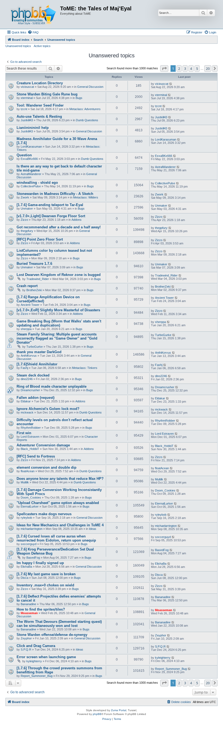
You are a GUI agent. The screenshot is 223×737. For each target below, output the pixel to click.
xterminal (27, 97)
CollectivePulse (31, 186)
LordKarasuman (31, 146)
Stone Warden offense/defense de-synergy (52, 635)
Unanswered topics (18, 46)
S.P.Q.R (26, 649)
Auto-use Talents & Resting (39, 116)
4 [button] (191, 68)
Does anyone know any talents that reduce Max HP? (60, 479)
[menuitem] (33, 32)
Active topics (42, 46)
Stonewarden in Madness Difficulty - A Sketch (55, 194)
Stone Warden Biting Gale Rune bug (47, 94)
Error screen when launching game (46, 657)
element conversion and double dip (46, 467)
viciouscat (27, 86)
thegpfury (27, 230)
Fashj (24, 367)
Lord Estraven (30, 436)
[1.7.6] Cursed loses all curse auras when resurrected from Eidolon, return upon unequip (56, 538)
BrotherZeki (34, 290)
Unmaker (27, 208)
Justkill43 (27, 120)
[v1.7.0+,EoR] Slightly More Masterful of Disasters (58, 310)
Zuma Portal (118, 710)
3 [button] (185, 68)
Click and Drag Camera (36, 646)
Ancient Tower (30, 304)
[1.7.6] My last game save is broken (46, 574)
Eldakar (26, 401)
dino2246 (27, 379)
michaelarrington (31, 528)
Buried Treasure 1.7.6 (34, 264)
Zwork (25, 197)
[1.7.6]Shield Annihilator (37, 364)
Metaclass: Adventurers (85, 109)
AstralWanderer (31, 174)
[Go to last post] (171, 83)
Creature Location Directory (40, 83)
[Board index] (33, 14)
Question (24, 155)
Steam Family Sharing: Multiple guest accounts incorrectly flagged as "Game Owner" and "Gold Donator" (57, 338)
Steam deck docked (33, 375)
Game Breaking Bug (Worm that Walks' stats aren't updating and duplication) (59, 323)
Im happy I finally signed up (40, 563)
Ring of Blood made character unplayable (51, 386)
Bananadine (28, 604)
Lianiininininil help (33, 128)
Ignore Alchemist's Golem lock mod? (48, 409)
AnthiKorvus (29, 355)
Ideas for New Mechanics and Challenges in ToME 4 (60, 525)
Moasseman (29, 613)
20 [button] (208, 68)
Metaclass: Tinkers (84, 367)
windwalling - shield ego (37, 183)
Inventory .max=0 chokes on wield (45, 585)
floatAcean (28, 471)
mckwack (27, 412)
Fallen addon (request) (35, 398)
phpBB (97, 714)
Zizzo (24, 219)
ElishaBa (26, 566)
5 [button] (197, 68)
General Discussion (90, 86)
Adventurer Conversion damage (43, 445)
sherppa (26, 329)
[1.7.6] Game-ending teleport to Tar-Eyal (50, 205)
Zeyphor (26, 638)
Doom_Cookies (31, 497)
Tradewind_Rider (37, 279)
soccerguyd (28, 544)
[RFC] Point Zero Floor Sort (40, 239)
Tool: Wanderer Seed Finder (40, 105)
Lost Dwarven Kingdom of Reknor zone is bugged (59, 275)
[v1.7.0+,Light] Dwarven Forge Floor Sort (51, 216)
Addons (77, 219)
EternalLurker (30, 506)
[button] (164, 68)
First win (24, 433)
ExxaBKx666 (29, 158)
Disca (24, 577)
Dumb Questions (87, 120)
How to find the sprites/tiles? (41, 609)
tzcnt (24, 109)
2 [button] (179, 68)
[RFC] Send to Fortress (36, 456)
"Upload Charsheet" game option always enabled (58, 503)
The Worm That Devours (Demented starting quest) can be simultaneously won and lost (59, 624)
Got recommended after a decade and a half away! (59, 227)
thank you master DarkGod (39, 352)
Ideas (92, 528)
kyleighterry (34, 661)
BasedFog (33, 557)
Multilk (25, 482)
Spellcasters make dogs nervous (44, 514)
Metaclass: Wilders (85, 197)
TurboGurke (34, 346)
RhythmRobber (31, 427)
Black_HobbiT (30, 448)
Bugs (79, 97)
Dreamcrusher (30, 390)
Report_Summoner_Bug (36, 675)
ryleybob (26, 517)
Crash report (27, 286)
